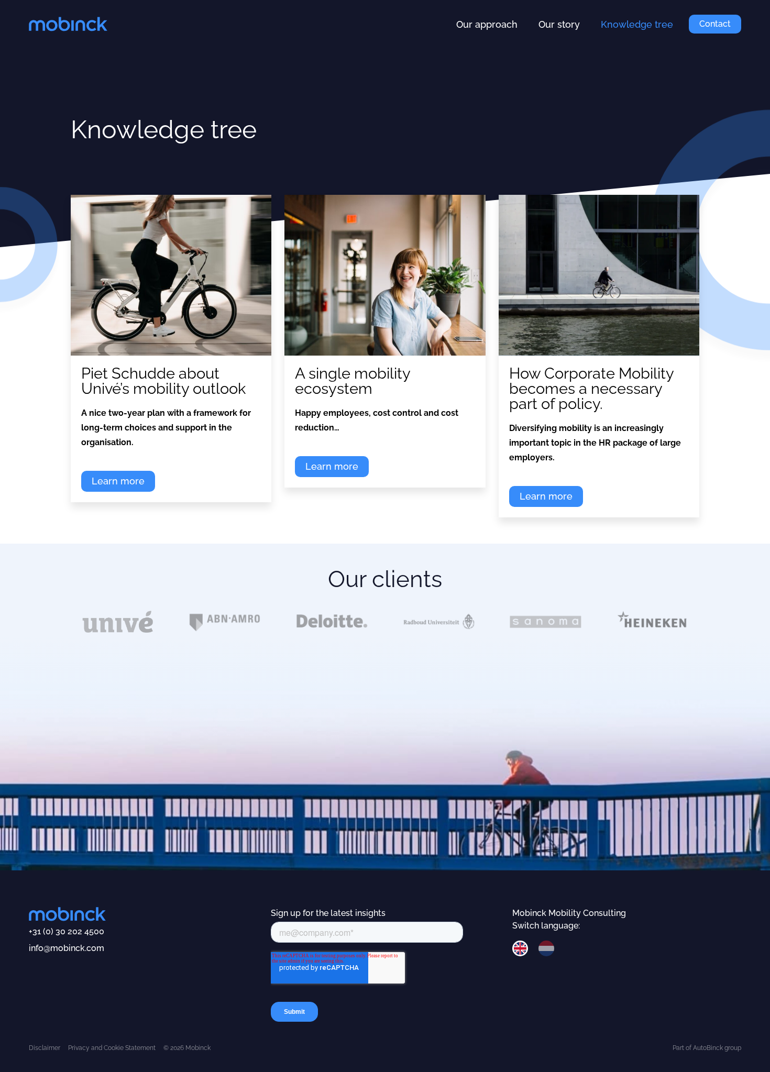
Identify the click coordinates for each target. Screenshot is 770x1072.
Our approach (487, 24)
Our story (559, 24)
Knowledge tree (637, 24)
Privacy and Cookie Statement (112, 1048)
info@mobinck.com (66, 948)
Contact (715, 24)
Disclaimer (44, 1048)
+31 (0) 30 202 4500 (66, 931)
